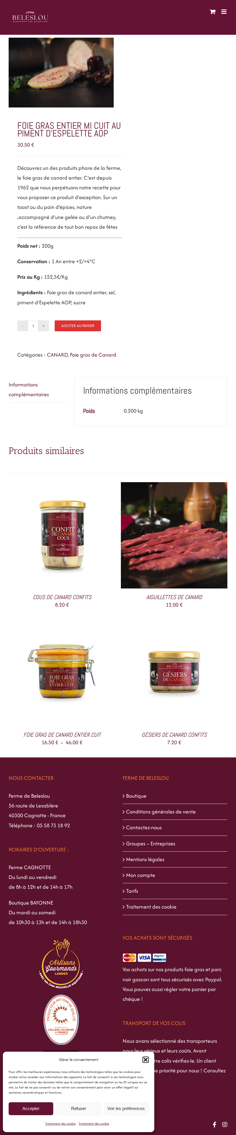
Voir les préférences (126, 1108)
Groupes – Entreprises (150, 843)
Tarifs (132, 891)
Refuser (78, 1108)
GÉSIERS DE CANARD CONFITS (174, 734)
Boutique (136, 796)
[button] (146, 1060)
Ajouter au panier (77, 325)
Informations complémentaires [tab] (29, 389)
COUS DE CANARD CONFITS (62, 597)
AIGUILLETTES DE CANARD (174, 597)
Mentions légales (145, 859)
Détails (86, 536)
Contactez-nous (144, 827)
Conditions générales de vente (161, 811)
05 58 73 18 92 (53, 825)
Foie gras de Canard (93, 355)
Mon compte (140, 875)
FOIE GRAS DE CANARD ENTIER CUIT (62, 734)
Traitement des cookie (60, 1123)
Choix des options (49, 674)
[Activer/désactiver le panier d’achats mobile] (213, 12)
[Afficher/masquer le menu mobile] (224, 12)
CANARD (57, 355)
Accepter (30, 1108)
